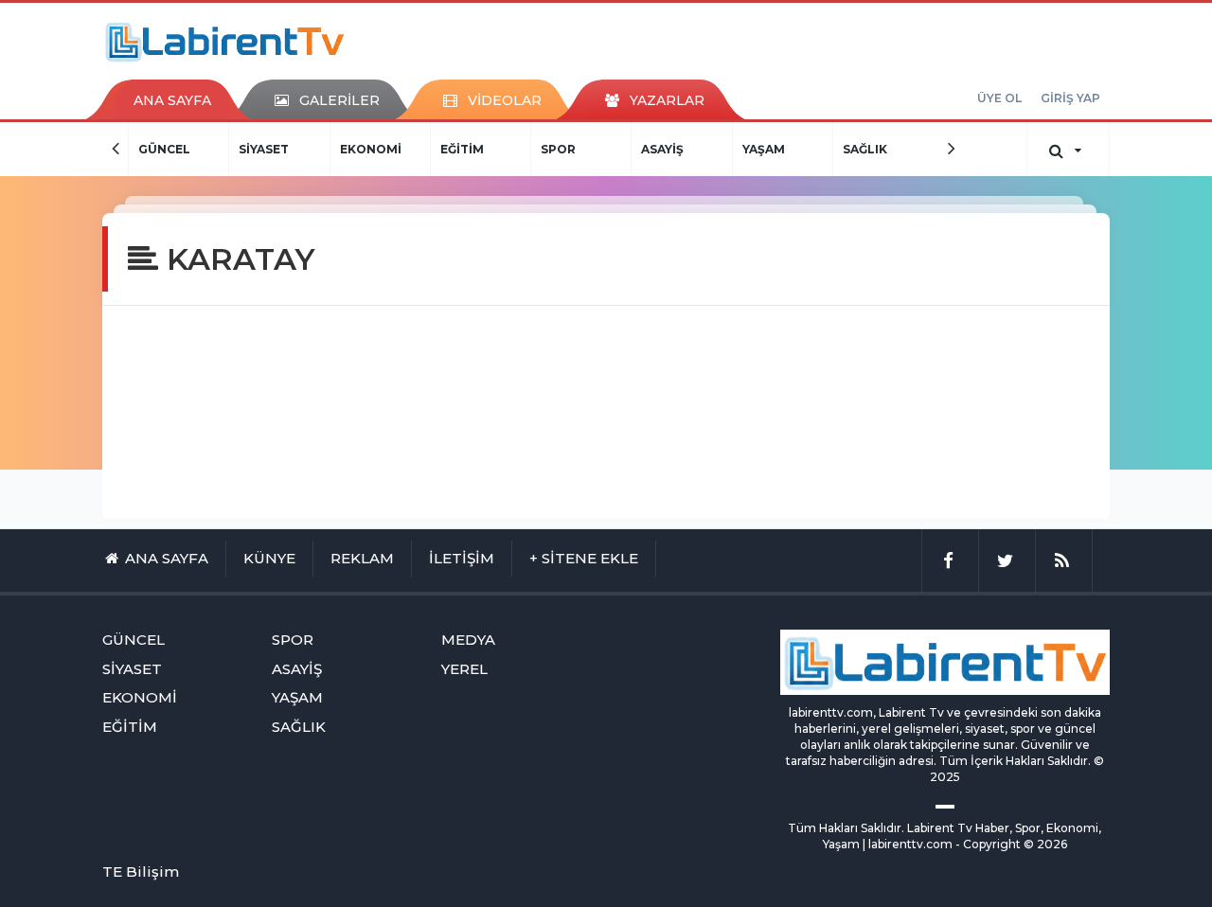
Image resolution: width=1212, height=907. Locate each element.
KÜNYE (269, 558)
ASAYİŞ (589, 149)
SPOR (485, 149)
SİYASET (191, 149)
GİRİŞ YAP (1070, 98)
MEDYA (892, 149)
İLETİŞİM (461, 558)
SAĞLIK (791, 149)
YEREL (464, 669)
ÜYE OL (999, 98)
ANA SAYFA (172, 100)
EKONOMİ (297, 149)
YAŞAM (689, 149)
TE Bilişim (140, 871)
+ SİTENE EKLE (583, 558)
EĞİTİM (388, 149)
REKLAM (362, 558)
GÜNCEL (133, 640)
